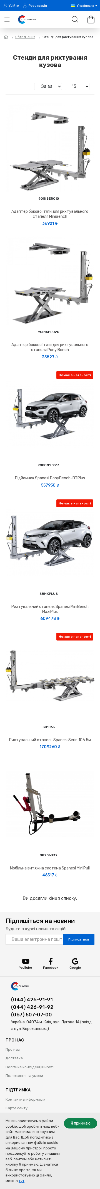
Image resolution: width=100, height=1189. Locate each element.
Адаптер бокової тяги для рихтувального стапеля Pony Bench (49, 347)
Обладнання (25, 37)
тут (21, 1181)
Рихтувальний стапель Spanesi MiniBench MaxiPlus (50, 609)
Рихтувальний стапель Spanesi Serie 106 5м (50, 740)
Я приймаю (81, 1123)
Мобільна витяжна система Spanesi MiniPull (50, 868)
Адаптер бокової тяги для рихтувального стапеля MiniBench (49, 214)
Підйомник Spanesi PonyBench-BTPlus (50, 478)
